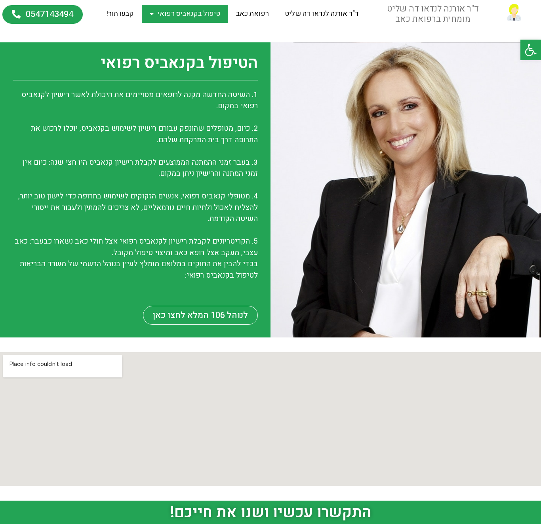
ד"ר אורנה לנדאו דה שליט (322, 13)
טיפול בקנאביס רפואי (189, 13)
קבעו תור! (120, 13)
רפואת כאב (252, 13)
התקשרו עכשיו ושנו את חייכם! (270, 512)
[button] (42, 14)
